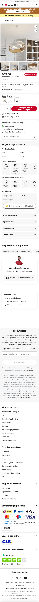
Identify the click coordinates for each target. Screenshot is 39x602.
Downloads (8, 234)
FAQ (3, 415)
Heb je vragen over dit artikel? (21, 206)
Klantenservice (10, 407)
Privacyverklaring (9, 499)
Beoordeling (8, 228)
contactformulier (23, 395)
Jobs (4, 459)
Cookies (5, 495)
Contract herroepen (10, 412)
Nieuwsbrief (6, 455)
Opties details (9, 222)
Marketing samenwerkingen (13, 462)
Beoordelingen (8, 469)
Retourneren (7, 422)
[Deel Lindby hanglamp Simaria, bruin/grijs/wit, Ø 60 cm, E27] (35, 30)
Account (5, 437)
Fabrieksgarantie (9, 440)
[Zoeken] (32, 4)
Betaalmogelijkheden (10, 430)
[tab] (19, 424)
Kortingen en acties (10, 466)
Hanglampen (8, 20)
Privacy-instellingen (11, 582)
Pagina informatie (11, 483)
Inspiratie (5, 473)
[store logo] (12, 4)
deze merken (29, 370)
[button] (4, 66)
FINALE (18, 12)
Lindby (22, 152)
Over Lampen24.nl (11, 447)
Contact (5, 426)
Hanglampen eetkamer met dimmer (16, 251)
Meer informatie (10, 215)
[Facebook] (13, 578)
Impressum (6, 488)
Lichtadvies (15, 473)
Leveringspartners (12, 535)
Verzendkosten (8, 433)
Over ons (5, 452)
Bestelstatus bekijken (10, 419)
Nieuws (4, 477)
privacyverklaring (26, 398)
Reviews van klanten (13, 549)
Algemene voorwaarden (12, 492)
